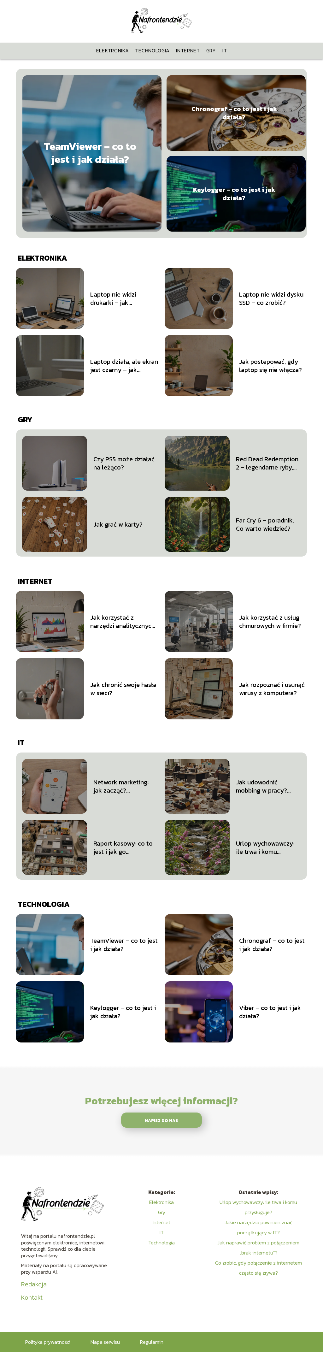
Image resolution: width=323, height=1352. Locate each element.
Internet (188, 50)
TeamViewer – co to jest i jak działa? (90, 153)
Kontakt (32, 1297)
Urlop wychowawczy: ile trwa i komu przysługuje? (265, 847)
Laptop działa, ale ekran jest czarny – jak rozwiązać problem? (124, 365)
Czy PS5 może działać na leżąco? (124, 463)
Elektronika (112, 50)
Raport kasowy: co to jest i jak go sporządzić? (123, 847)
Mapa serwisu (105, 1342)
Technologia (152, 50)
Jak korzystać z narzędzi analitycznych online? (122, 621)
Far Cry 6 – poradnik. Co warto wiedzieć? (265, 524)
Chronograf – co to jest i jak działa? (234, 113)
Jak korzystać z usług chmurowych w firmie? (270, 621)
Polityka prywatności (47, 1342)
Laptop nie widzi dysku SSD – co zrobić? (271, 298)
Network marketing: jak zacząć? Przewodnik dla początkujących (121, 786)
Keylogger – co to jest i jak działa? (234, 194)
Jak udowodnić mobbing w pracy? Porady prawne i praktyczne (261, 786)
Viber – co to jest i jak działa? (270, 1012)
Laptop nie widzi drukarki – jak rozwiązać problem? (118, 298)
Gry (211, 50)
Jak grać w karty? (118, 524)
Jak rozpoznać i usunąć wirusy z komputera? (272, 689)
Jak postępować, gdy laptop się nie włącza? (270, 365)
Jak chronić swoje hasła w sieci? (123, 689)
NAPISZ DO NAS (161, 1120)
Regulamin (151, 1342)
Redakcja (34, 1284)
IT (224, 50)
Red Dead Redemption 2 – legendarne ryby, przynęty (267, 463)
